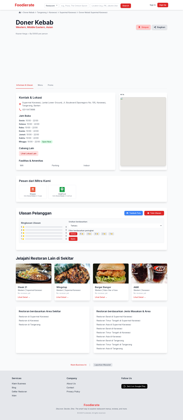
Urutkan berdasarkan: (78, 222)
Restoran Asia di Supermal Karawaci (113, 324)
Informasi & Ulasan (24, 85)
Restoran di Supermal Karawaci (34, 316)
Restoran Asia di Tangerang (109, 348)
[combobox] (74, 5)
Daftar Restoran (19, 391)
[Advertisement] (91, 58)
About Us (71, 383)
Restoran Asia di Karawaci (108, 336)
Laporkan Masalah (103, 365)
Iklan (14, 395)
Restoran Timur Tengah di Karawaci (113, 332)
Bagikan (161, 27)
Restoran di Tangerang (29, 324)
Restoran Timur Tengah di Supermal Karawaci (118, 320)
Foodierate (24, 5)
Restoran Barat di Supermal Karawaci (114, 316)
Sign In (153, 5)
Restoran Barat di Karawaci (109, 328)
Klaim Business (19, 383)
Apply (73, 239)
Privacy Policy (73, 391)
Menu (40, 85)
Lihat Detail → (24, 297)
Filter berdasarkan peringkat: (81, 230)
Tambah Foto (135, 213)
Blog (14, 387)
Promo (50, 85)
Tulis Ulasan (155, 213)
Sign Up (162, 5)
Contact (70, 387)
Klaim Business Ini (79, 365)
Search (125, 6)
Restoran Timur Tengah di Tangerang (114, 344)
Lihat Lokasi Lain (28, 153)
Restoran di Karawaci (29, 320)
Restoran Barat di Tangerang (110, 340)
